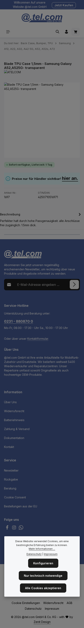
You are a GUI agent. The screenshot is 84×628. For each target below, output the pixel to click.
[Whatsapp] (21, 528)
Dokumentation (14, 438)
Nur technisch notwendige (43, 575)
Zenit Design (42, 622)
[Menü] (8, 32)
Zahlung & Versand (17, 429)
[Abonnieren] (74, 284)
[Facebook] (7, 528)
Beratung (10, 488)
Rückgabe (11, 479)
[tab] (41, 219)
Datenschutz (33, 608)
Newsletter (11, 470)
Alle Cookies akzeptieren (43, 588)
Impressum (52, 608)
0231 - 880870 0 (18, 321)
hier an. (70, 178)
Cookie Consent (15, 497)
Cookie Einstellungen (26, 603)
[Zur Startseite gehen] (42, 18)
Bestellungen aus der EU (20, 506)
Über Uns (10, 402)
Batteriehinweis (14, 420)
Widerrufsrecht (14, 411)
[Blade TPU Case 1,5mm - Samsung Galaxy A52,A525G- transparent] (42, 120)
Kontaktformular (37, 338)
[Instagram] (14, 528)
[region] (42, 120)
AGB (69, 603)
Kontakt (9, 447)
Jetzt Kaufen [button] (63, 5)
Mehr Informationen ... (42, 548)
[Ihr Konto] (66, 32)
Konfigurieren (43, 563)
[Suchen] (57, 32)
